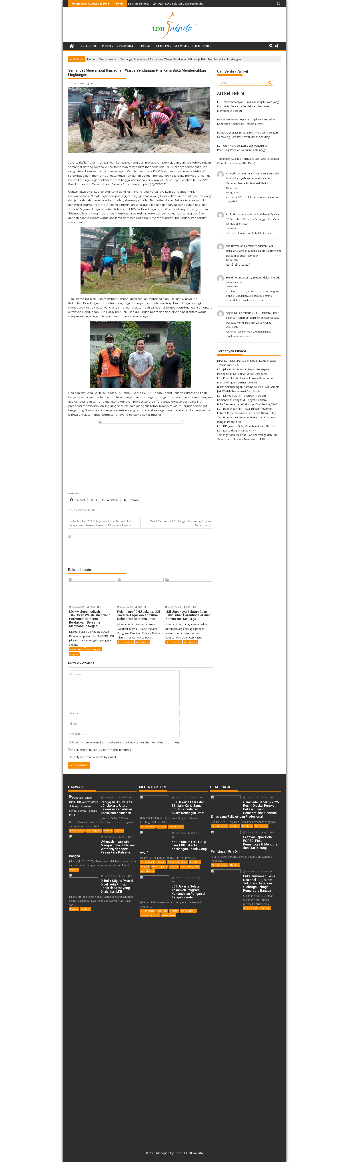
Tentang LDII (88, 46)
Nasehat (145, 46)
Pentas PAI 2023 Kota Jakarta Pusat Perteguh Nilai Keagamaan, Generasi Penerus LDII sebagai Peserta (100, 523)
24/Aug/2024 (252, 832)
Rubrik (106, 46)
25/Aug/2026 (78, 606)
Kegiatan (75, 510)
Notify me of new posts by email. (93, 757)
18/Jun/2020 (180, 877)
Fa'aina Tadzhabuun (177, 862)
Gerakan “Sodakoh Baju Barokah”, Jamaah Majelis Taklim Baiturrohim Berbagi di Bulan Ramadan (253, 250)
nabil (92, 606)
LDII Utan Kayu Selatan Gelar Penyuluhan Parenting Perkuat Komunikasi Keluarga (153, 3)
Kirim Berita (125, 46)
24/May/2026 (110, 797)
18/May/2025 (252, 797)
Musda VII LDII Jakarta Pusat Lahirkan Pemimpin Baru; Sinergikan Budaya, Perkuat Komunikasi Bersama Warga (253, 317)
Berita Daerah (77, 649)
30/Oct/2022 (252, 871)
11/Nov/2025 (110, 836)
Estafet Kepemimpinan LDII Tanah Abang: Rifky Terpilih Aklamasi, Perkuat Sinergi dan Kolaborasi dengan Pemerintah (247, 417)
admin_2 (194, 832)
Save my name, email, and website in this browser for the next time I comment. (125, 742)
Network (180, 46)
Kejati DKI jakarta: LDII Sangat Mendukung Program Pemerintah (181, 523)
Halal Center (201, 46)
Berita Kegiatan (94, 649)
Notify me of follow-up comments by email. (101, 749)
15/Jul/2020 (180, 832)
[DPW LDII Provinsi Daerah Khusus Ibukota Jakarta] (72, 45)
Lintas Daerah (251, 908)
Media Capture (176, 826)
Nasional (174, 866)
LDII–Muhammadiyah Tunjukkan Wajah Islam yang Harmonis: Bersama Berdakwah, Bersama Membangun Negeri (248, 106)
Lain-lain (162, 46)
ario (92, 83)
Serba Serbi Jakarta (190, 866)
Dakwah (108, 830)
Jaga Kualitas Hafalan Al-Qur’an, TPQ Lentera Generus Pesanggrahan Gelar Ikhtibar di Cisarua (253, 219)
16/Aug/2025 (110, 876)
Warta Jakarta (88, 510)
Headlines (85, 909)
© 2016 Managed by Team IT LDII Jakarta (174, 1153)
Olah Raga (247, 826)
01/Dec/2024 (181, 797)
